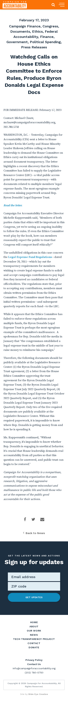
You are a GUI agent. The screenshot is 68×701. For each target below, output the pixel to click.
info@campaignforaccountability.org (34, 668)
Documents (20, 31)
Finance (47, 37)
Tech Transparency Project (34, 639)
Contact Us (34, 664)
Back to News (35, 533)
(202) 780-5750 (34, 672)
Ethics (37, 31)
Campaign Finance (24, 26)
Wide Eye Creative (38, 694)
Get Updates (34, 597)
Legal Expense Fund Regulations (30, 257)
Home (34, 622)
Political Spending (45, 42)
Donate (34, 647)
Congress (50, 26)
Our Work (34, 630)
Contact (34, 643)
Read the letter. (12, 205)
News (34, 634)
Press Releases (34, 47)
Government (17, 42)
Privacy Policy (34, 660)
